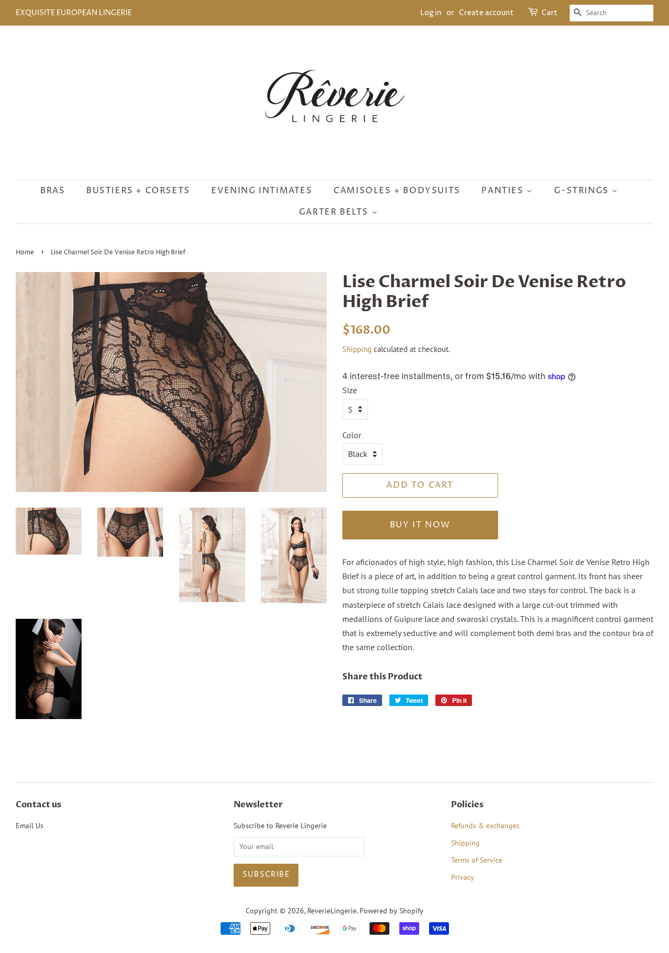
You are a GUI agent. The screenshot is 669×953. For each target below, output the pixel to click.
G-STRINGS (583, 190)
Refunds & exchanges (485, 825)
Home (25, 252)
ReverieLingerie (331, 910)
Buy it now (420, 525)
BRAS (52, 190)
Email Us (29, 825)
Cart (549, 13)
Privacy (462, 877)
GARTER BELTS (335, 212)
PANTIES (503, 190)
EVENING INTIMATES (261, 190)
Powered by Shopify (391, 910)
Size (349, 390)
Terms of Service (476, 860)
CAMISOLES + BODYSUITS (396, 190)
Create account (486, 13)
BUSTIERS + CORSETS (138, 190)
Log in (431, 13)
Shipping (357, 349)
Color (351, 435)
